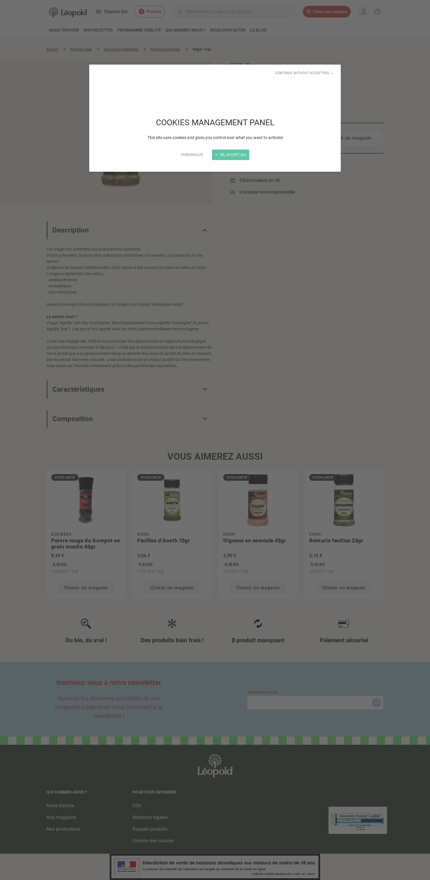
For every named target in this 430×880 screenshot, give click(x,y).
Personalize (192, 155)
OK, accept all (232, 155)
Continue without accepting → (304, 73)
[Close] (215, 440)
